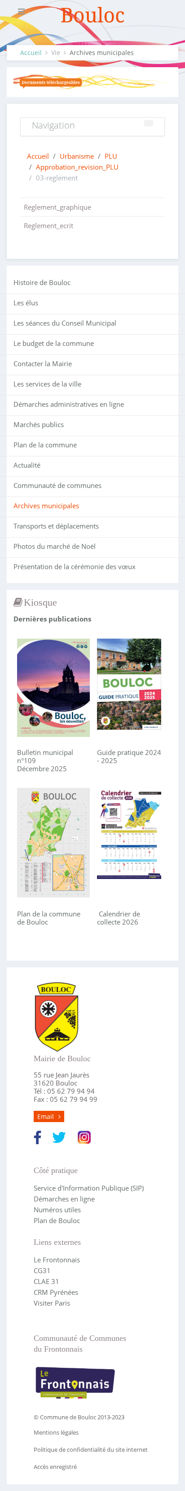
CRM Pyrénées (56, 1292)
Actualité (26, 464)
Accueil (31, 52)
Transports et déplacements (56, 525)
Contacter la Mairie (42, 363)
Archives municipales (46, 505)
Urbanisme (77, 156)
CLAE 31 (46, 1281)
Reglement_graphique (57, 207)
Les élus (25, 302)
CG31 (42, 1270)
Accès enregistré (55, 1467)
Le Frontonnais (57, 1259)
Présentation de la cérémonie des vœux (74, 566)
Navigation (53, 125)
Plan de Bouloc (57, 1220)
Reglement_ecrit (48, 225)
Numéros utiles (57, 1209)
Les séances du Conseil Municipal (64, 322)
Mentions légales (56, 1432)
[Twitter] (59, 1136)
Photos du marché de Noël (54, 546)
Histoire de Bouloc (41, 282)
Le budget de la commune (53, 343)
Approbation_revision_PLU (77, 166)
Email (45, 1116)
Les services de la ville (47, 383)
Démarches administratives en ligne (68, 404)
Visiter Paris (52, 1302)
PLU (111, 156)
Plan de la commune (45, 444)
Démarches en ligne (64, 1198)
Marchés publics (38, 424)
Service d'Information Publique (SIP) (89, 1187)
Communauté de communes (57, 485)
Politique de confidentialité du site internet (91, 1449)
